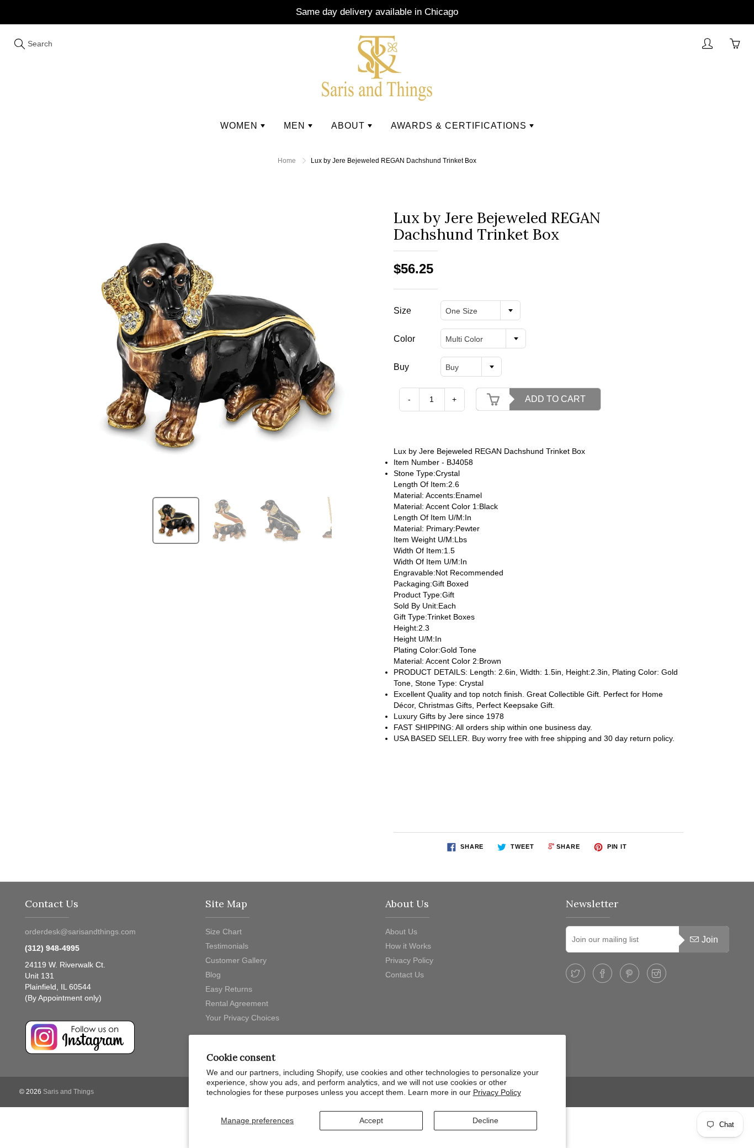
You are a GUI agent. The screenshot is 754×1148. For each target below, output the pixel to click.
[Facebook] (602, 973)
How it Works (408, 945)
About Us (401, 931)
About (349, 125)
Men (296, 125)
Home (287, 161)
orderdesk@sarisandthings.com (80, 931)
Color (404, 338)
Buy (401, 367)
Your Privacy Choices (242, 1017)
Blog (213, 974)
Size (402, 310)
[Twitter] (575, 973)
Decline (485, 1120)
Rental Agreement (236, 1003)
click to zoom (219, 346)
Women (240, 125)
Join (710, 939)
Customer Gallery (236, 960)
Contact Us (404, 974)
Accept (371, 1120)
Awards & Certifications (460, 125)
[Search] (19, 43)
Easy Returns (228, 989)
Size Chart (223, 931)
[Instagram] (656, 973)
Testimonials (226, 945)
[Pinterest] (629, 973)
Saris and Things (68, 1092)
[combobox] (480, 310)
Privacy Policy (497, 1092)
